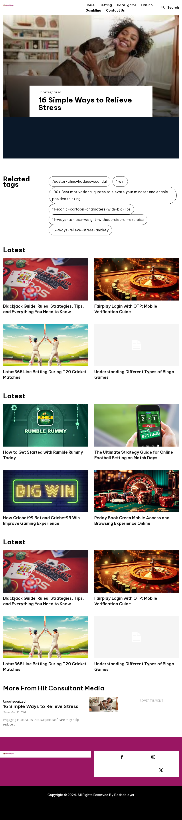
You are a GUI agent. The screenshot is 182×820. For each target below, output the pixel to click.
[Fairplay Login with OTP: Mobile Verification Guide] (136, 279)
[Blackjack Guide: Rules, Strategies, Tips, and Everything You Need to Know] (45, 279)
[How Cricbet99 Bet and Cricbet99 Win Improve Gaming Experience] (45, 491)
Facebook (137, 757)
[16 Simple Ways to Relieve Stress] (91, 66)
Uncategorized (49, 92)
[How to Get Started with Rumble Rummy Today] (45, 425)
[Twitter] (160, 770)
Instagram (168, 757)
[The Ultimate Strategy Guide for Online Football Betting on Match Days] (136, 425)
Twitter (174, 770)
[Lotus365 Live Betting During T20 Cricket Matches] (45, 345)
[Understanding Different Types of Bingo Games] (136, 345)
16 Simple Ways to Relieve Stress (85, 103)
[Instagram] (153, 757)
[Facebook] (121, 757)
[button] (169, 7)
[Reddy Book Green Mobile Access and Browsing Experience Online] (136, 491)
